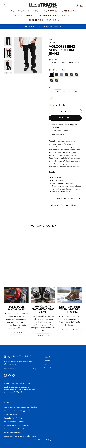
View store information (59, 134)
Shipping (61, 62)
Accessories (35, 20)
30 (52, 91)
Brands (52, 20)
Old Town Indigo (61, 74)
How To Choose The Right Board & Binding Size (20, 407)
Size (51, 87)
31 (52, 98)
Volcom (53, 43)
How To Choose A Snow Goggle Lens (17, 411)
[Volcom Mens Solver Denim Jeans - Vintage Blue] (9, 264)
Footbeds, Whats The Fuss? (13, 418)
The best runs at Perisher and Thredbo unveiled (20, 436)
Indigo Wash (76, 74)
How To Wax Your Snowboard (14, 422)
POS (35, 440)
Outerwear (69, 11)
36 (76, 91)
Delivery (47, 361)
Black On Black (66, 74)
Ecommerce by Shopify (45, 440)
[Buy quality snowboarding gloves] (43, 295)
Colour (57, 70)
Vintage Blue (56, 74)
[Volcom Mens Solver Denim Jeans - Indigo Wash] (20, 264)
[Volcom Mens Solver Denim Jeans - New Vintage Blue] (14, 267)
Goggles (46, 15)
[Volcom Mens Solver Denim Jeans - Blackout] (6, 264)
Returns (46, 364)
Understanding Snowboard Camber (16, 429)
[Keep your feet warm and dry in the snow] (69, 295)
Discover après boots (69, 330)
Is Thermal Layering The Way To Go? (16, 425)
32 (58, 91)
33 (64, 91)
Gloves (31, 15)
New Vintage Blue (56, 81)
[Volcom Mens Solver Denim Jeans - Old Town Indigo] (12, 264)
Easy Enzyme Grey (71, 74)
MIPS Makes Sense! (10, 414)
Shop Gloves (43, 335)
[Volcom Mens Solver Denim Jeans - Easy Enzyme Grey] (17, 264)
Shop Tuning (16, 333)
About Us (47, 357)
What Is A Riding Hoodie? (13, 433)
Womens (24, 11)
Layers (18, 15)
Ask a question (65, 198)
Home (51, 39)
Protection (63, 15)
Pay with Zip (48, 368)
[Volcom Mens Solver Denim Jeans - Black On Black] (14, 264)
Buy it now (65, 118)
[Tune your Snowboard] (16, 295)
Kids (36, 11)
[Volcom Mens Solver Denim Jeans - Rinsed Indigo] (12, 267)
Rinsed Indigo (51, 81)
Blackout (51, 74)
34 (70, 91)
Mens (11, 11)
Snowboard (50, 11)
